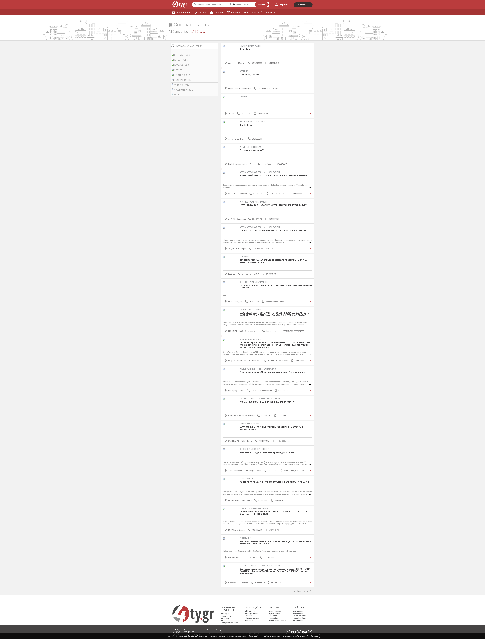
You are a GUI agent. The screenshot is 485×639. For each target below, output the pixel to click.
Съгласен (315, 636)
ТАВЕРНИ (243, 96)
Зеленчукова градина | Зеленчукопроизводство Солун (267, 452)
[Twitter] (293, 632)
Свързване (283, 5)
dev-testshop (246, 125)
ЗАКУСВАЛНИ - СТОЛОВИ (250, 310)
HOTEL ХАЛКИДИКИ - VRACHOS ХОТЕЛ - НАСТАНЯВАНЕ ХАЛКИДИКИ (273, 205)
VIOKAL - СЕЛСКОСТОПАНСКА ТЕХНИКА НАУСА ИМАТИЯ (267, 402)
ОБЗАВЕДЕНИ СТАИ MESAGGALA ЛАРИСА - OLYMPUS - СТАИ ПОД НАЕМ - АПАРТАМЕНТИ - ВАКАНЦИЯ (276, 513)
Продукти (270, 12)
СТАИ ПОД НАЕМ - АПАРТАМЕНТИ (254, 202)
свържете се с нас (230, 623)
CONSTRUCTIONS (183, 65)
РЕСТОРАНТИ (245, 538)
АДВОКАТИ (244, 257)
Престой (218, 12)
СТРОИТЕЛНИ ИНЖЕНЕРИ (250, 147)
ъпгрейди (274, 618)
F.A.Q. (224, 620)
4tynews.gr (298, 613)
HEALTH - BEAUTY (183, 75)
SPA (177, 95)
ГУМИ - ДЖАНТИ (246, 479)
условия (225, 618)
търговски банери (278, 620)
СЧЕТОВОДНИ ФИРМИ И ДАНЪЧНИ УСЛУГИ (258, 369)
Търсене (261, 4)
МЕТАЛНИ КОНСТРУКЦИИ (250, 339)
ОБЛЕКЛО (244, 71)
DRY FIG (179, 70)
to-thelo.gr (298, 620)
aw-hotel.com (300, 616)
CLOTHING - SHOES (183, 55)
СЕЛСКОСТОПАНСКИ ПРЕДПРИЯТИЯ (255, 449)
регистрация (275, 611)
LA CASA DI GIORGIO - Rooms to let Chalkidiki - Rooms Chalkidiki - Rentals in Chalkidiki (276, 286)
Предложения (252, 613)
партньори (226, 616)
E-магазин (274, 616)
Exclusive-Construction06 (252, 150)
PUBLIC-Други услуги (184, 90)
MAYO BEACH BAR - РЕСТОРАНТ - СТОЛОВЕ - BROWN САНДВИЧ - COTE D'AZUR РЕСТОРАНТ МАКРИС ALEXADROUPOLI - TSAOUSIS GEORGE (274, 314)
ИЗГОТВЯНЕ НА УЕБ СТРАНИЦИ (252, 122)
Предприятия (183, 12)
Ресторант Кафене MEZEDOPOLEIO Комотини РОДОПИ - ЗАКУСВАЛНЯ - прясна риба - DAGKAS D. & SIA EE (275, 542)
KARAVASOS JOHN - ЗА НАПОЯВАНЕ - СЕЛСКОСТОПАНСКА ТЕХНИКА (273, 230)
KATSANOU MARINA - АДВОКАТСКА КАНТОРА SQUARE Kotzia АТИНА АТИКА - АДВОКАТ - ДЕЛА (273, 261)
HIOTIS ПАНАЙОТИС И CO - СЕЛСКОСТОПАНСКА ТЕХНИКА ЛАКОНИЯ (273, 175)
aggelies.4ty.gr (300, 618)
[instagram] (310, 632)
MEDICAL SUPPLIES (184, 80)
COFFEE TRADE (182, 60)
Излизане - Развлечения (244, 12)
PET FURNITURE (182, 85)
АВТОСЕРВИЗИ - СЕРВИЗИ (250, 424)
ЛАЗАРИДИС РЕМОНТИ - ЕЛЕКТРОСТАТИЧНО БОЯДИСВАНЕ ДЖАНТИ (274, 482)
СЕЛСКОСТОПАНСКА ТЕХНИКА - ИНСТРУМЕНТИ (260, 172)
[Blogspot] (304, 632)
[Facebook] (288, 632)
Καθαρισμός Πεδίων (249, 74)
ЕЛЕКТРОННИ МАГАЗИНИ (250, 46)
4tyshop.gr (298, 611)
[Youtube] (299, 632)
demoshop (245, 49)
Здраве (202, 12)
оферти (249, 616)
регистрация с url (277, 613)
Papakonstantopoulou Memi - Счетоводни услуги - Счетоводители (272, 372)
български (302, 5)
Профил (225, 614)
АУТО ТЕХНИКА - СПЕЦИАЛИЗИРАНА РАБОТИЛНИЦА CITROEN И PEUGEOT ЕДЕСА (271, 428)
